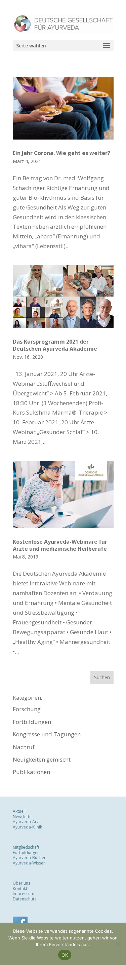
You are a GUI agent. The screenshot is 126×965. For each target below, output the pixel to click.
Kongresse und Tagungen (47, 734)
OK (64, 955)
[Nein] (117, 943)
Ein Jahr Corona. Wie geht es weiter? (61, 153)
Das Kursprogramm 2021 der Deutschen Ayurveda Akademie (55, 345)
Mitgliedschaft (26, 847)
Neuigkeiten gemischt (42, 759)
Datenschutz (24, 899)
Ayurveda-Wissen (29, 863)
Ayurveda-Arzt (26, 821)
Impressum (23, 893)
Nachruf (24, 747)
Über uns (21, 883)
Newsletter (23, 816)
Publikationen (31, 772)
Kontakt (20, 888)
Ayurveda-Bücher (29, 857)
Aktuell (19, 811)
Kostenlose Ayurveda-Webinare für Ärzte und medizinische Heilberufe (60, 545)
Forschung (27, 709)
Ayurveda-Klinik (27, 827)
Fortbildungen (32, 722)
